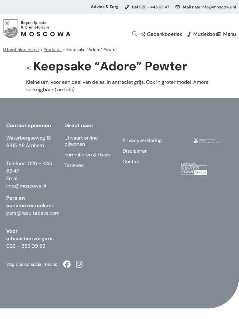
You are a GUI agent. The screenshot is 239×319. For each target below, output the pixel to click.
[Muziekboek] (189, 34)
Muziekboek (207, 34)
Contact (132, 161)
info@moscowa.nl (26, 186)
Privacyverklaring (142, 140)
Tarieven (74, 165)
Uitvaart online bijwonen (81, 141)
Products (53, 49)
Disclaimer (135, 151)
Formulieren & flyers (87, 154)
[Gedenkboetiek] (142, 34)
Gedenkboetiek (164, 34)
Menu (229, 34)
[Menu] (219, 34)
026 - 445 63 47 (150, 7)
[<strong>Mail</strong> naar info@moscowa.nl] (178, 7)
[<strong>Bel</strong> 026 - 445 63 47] (127, 7)
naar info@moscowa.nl (209, 7)
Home (21, 49)
